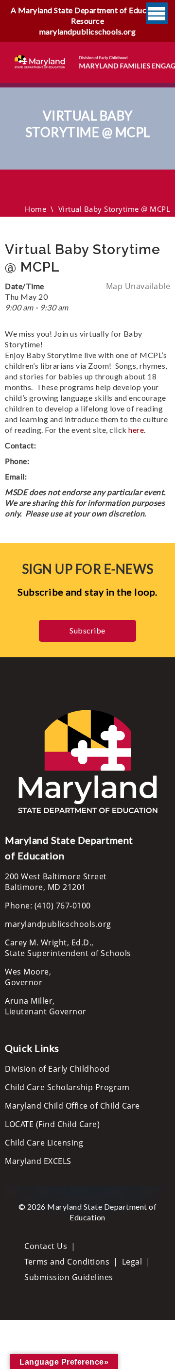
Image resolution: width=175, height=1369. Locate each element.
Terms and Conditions (66, 1261)
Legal (132, 1261)
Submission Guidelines (68, 1277)
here (136, 429)
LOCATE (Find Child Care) (52, 1124)
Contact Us (45, 1246)
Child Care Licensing (44, 1142)
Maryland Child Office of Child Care (72, 1105)
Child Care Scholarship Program (67, 1087)
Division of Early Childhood (57, 1068)
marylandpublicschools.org (87, 31)
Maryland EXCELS (38, 1161)
